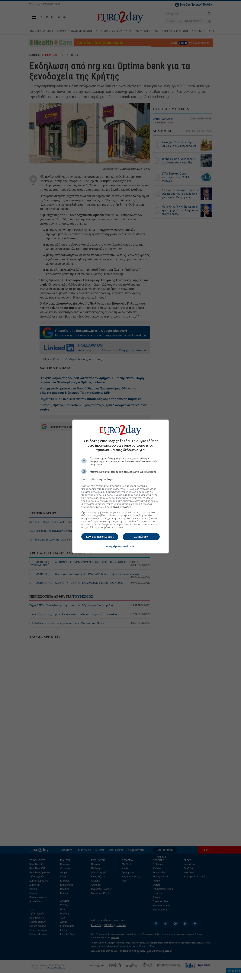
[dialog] (120, 486)
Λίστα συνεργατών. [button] (121, 507)
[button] (120, 479)
